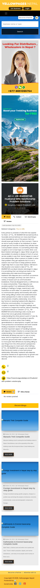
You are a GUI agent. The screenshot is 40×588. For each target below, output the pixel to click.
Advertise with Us (30, 573)
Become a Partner (14, 573)
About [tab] (8, 217)
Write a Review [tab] (25, 392)
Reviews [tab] (10, 392)
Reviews (9, 221)
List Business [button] (16, 8)
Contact (18, 217)
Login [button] (27, 8)
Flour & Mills (20, 229)
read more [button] (8, 454)
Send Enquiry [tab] (32, 217)
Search (20, 31)
